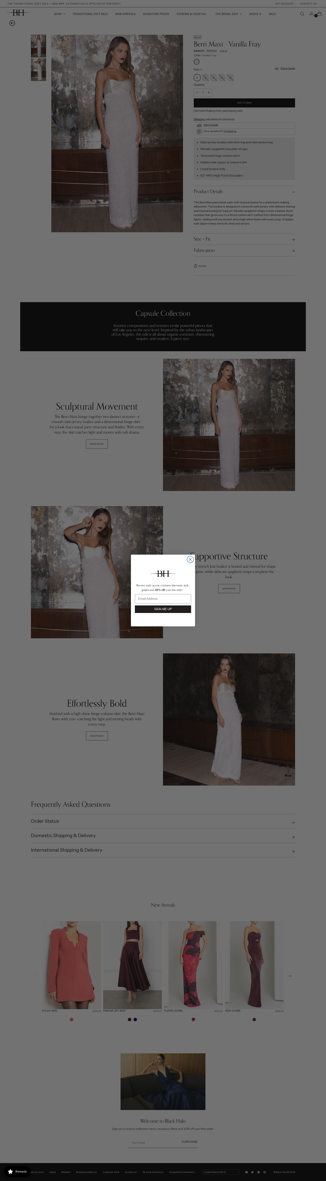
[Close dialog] (190, 559)
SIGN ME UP (163, 609)
